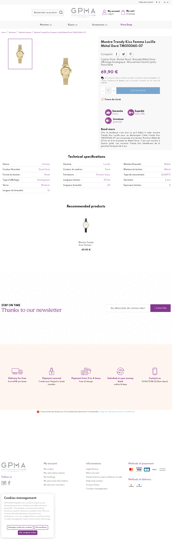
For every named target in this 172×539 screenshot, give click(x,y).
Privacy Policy (92, 485)
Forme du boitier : (12, 175)
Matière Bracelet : (133, 164)
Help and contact (146, 2)
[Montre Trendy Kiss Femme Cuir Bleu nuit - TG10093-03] (86, 226)
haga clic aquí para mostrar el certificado (117, 412)
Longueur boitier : (72, 180)
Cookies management (96, 489)
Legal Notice (92, 469)
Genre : (6, 164)
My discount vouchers (54, 485)
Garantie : (129, 180)
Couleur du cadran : (73, 169)
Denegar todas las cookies (20, 527)
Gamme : (67, 164)
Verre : (6, 185)
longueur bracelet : (73, 185)
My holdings (49, 477)
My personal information (56, 481)
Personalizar (41, 527)
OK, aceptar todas (27, 532)
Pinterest (130, 54)
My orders (49, 469)
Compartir (116, 54)
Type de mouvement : (134, 175)
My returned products (54, 473)
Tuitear (123, 54)
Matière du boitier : (134, 169)
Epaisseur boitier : (133, 185)
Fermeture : (69, 175)
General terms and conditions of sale (104, 477)
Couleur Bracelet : (12, 169)
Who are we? (92, 473)
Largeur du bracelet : (13, 190)
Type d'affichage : (11, 180)
